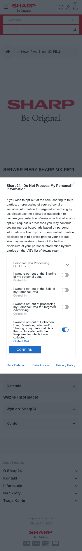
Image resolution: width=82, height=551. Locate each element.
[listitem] (41, 264)
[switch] (65, 275)
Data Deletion (16, 365)
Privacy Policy (65, 365)
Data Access (40, 365)
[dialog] (41, 275)
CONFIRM (25, 349)
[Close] (73, 186)
